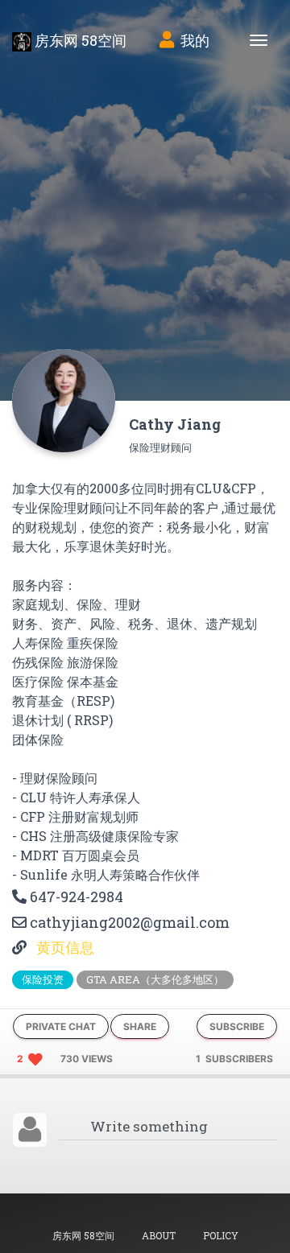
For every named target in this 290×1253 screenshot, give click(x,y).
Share (139, 1026)
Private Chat (61, 1026)
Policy (220, 1235)
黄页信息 (63, 947)
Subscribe (236, 1026)
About (159, 1235)
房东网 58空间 (78, 40)
